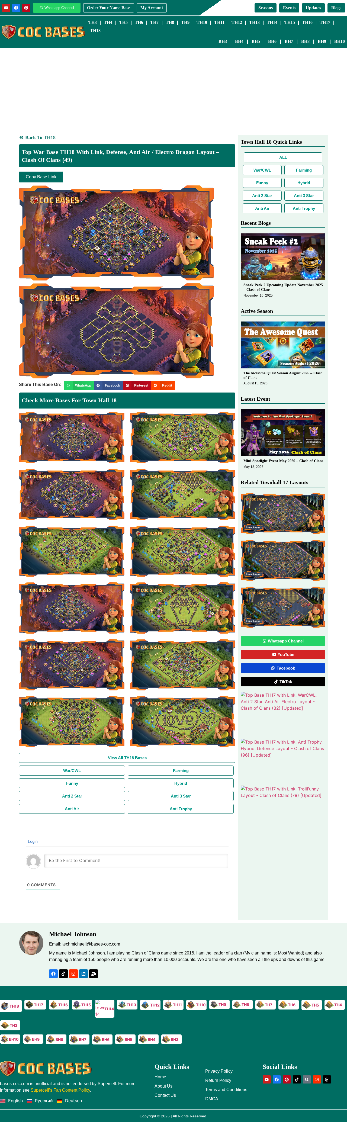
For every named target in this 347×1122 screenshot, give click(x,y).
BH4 (239, 41)
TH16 (307, 22)
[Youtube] (6, 8)
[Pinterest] (26, 8)
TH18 (95, 30)
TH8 (170, 22)
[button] (79, 385)
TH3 (92, 22)
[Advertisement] (173, 89)
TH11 (219, 22)
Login (32, 841)
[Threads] (327, 1079)
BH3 (223, 41)
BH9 (322, 41)
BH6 (272, 41)
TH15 (289, 22)
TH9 (185, 22)
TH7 (154, 22)
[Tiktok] (63, 973)
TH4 (108, 22)
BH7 (289, 41)
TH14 (272, 22)
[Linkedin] (83, 973)
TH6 (139, 22)
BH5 (256, 41)
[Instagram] (73, 973)
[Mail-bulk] (93, 973)
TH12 (237, 22)
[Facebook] (16, 8)
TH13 (254, 22)
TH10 (202, 22)
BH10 (339, 41)
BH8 (305, 41)
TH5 (123, 22)
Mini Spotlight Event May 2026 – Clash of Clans (283, 461)
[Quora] (307, 1079)
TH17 (325, 22)
